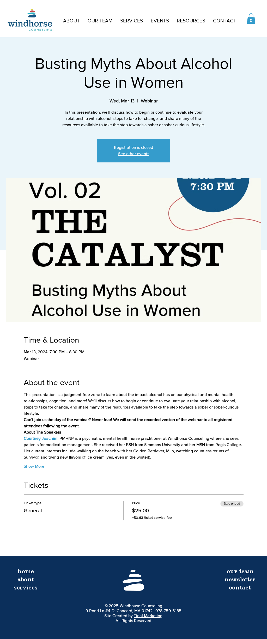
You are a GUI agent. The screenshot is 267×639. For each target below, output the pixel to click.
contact (240, 588)
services (26, 588)
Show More (34, 466)
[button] (100, 20)
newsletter (240, 580)
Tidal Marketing (148, 616)
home (25, 572)
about (25, 580)
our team (240, 572)
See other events (133, 154)
